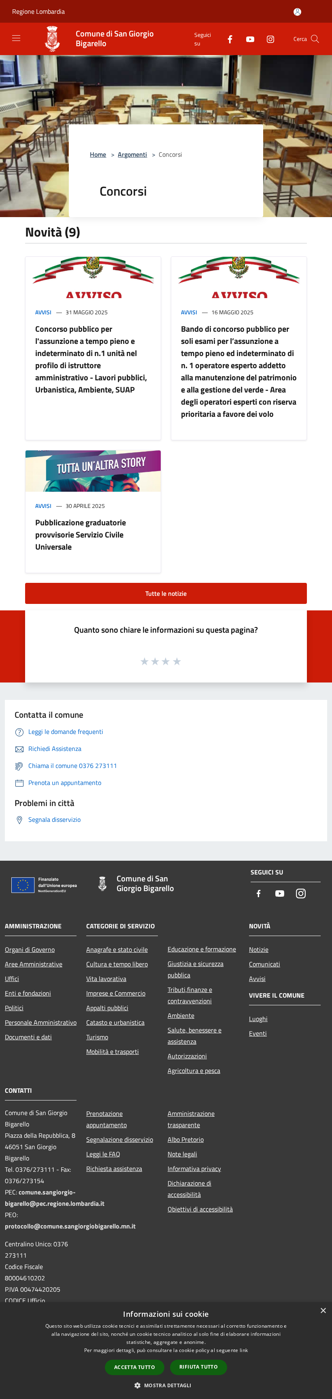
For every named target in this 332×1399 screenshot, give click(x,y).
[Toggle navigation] (16, 38)
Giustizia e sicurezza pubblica (195, 969)
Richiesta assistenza (114, 1168)
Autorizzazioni (187, 1056)
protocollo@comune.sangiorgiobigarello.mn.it (70, 1226)
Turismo (97, 1037)
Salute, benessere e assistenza (194, 1035)
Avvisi (43, 312)
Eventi (258, 1033)
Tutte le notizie (166, 593)
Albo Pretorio (186, 1139)
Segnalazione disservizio (119, 1139)
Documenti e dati (28, 1037)
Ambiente (181, 1015)
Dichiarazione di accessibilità (189, 1188)
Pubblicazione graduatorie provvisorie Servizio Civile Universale (80, 534)
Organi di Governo (30, 949)
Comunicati (264, 964)
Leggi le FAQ (103, 1154)
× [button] (323, 1311)
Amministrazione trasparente (191, 1119)
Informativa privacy (194, 1168)
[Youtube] (247, 38)
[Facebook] (227, 38)
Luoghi (258, 1019)
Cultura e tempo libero (117, 964)
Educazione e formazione (202, 949)
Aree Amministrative (33, 964)
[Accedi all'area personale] (297, 12)
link (244, 1350)
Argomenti (132, 154)
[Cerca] (315, 39)
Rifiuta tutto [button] (198, 1366)
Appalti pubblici (107, 1008)
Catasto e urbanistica (115, 1022)
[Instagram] (267, 38)
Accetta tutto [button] (134, 1367)
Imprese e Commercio (115, 993)
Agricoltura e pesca (194, 1070)
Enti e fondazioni (28, 993)
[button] (165, 1385)
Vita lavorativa (106, 978)
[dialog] (166, 1350)
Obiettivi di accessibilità (200, 1209)
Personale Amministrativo (41, 1022)
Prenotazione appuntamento (106, 1119)
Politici (14, 1008)
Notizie (258, 949)
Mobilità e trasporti (112, 1051)
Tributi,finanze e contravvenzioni (190, 995)
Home (98, 154)
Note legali (182, 1154)
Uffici (12, 978)
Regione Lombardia (38, 11)
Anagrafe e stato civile (117, 949)
